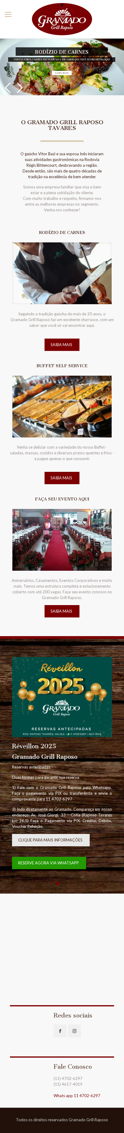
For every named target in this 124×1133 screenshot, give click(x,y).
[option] (62, 766)
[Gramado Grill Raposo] (62, 19)
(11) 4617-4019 (68, 1084)
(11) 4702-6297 (68, 1078)
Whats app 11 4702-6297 (77, 1095)
